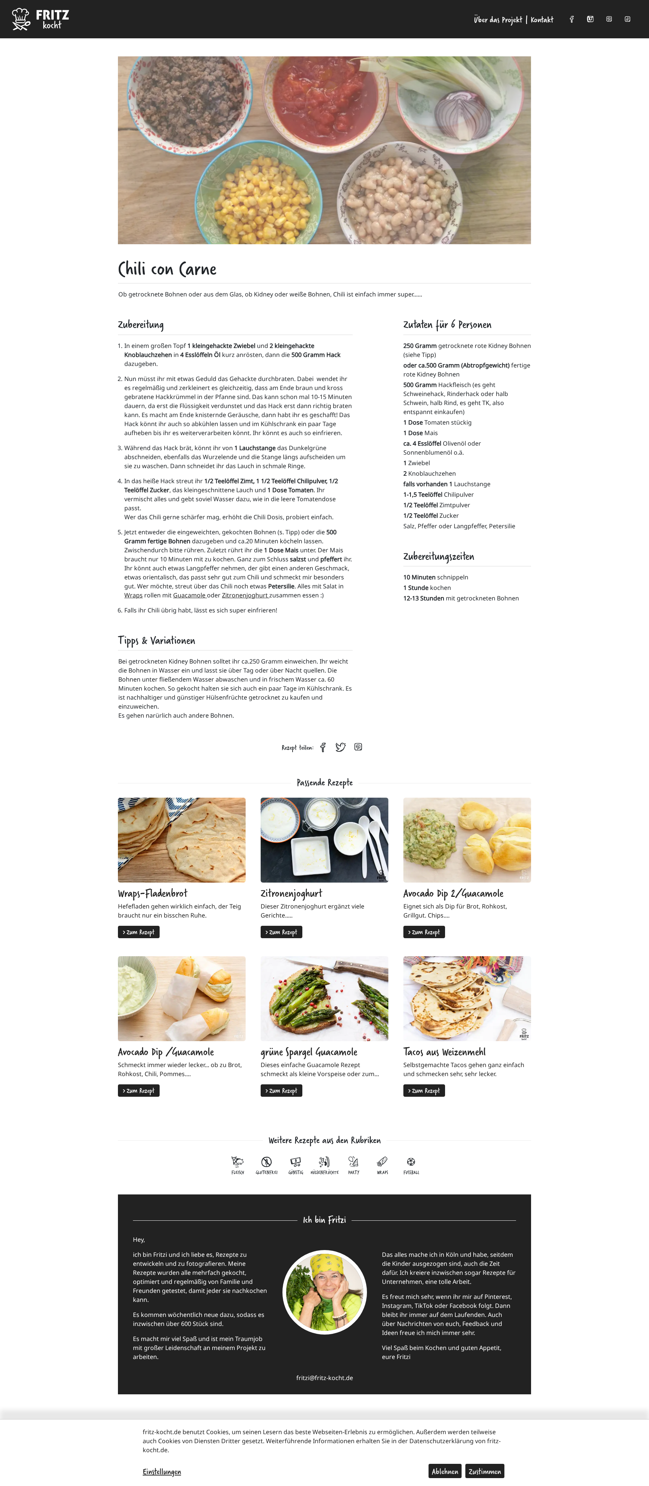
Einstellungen (162, 1471)
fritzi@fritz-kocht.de (324, 1378)
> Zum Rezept (139, 932)
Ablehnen (445, 1471)
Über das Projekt (498, 19)
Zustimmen (485, 1471)
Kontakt (542, 19)
